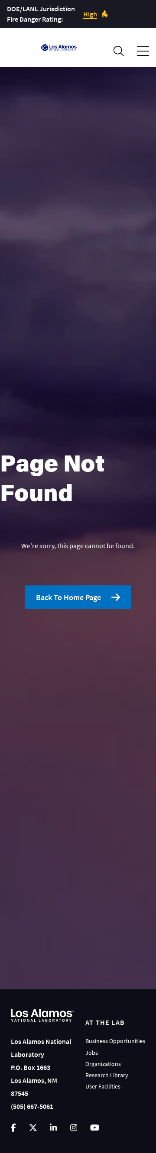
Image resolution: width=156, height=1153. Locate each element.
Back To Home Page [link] (68, 597)
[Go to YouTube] (94, 1128)
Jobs (91, 1052)
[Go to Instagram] (73, 1128)
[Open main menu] (143, 51)
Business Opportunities (115, 1041)
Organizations (103, 1064)
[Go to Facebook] (13, 1128)
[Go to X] (33, 1128)
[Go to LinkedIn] (53, 1128)
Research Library (106, 1075)
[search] (119, 51)
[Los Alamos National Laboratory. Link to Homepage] (59, 47)
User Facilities (102, 1086)
